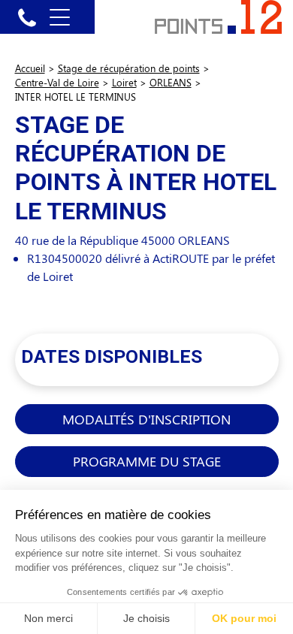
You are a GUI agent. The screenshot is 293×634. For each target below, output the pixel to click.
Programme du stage (147, 460)
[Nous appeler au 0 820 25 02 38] (27, 17)
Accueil (30, 68)
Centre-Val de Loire (57, 82)
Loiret (124, 82)
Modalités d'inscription (146, 418)
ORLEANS (171, 82)
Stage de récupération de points (129, 68)
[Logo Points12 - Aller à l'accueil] (218, 15)
